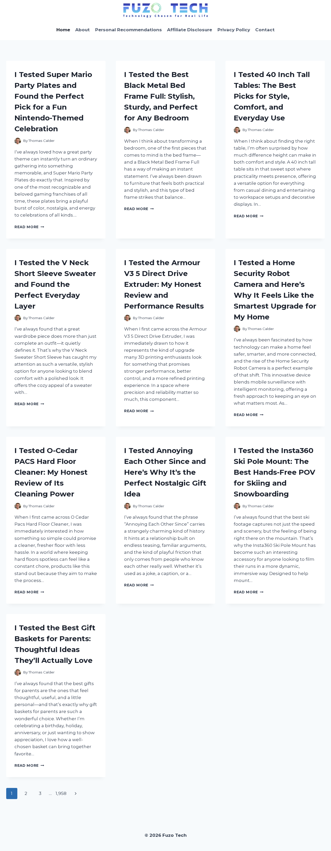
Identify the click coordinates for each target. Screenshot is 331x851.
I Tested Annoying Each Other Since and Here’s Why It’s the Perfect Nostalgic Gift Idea (165, 472)
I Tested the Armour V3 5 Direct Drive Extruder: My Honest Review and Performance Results (164, 284)
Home (63, 29)
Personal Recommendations (128, 29)
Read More (29, 227)
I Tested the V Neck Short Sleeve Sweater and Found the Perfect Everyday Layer (55, 284)
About (82, 29)
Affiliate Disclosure (189, 29)
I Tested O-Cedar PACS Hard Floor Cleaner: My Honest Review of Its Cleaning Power (51, 472)
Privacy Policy (233, 29)
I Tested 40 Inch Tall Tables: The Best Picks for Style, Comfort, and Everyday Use (272, 96)
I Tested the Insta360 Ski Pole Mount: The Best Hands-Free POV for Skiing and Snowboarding (274, 472)
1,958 (61, 793)
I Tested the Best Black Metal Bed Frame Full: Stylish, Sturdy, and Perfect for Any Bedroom (161, 96)
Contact (265, 29)
